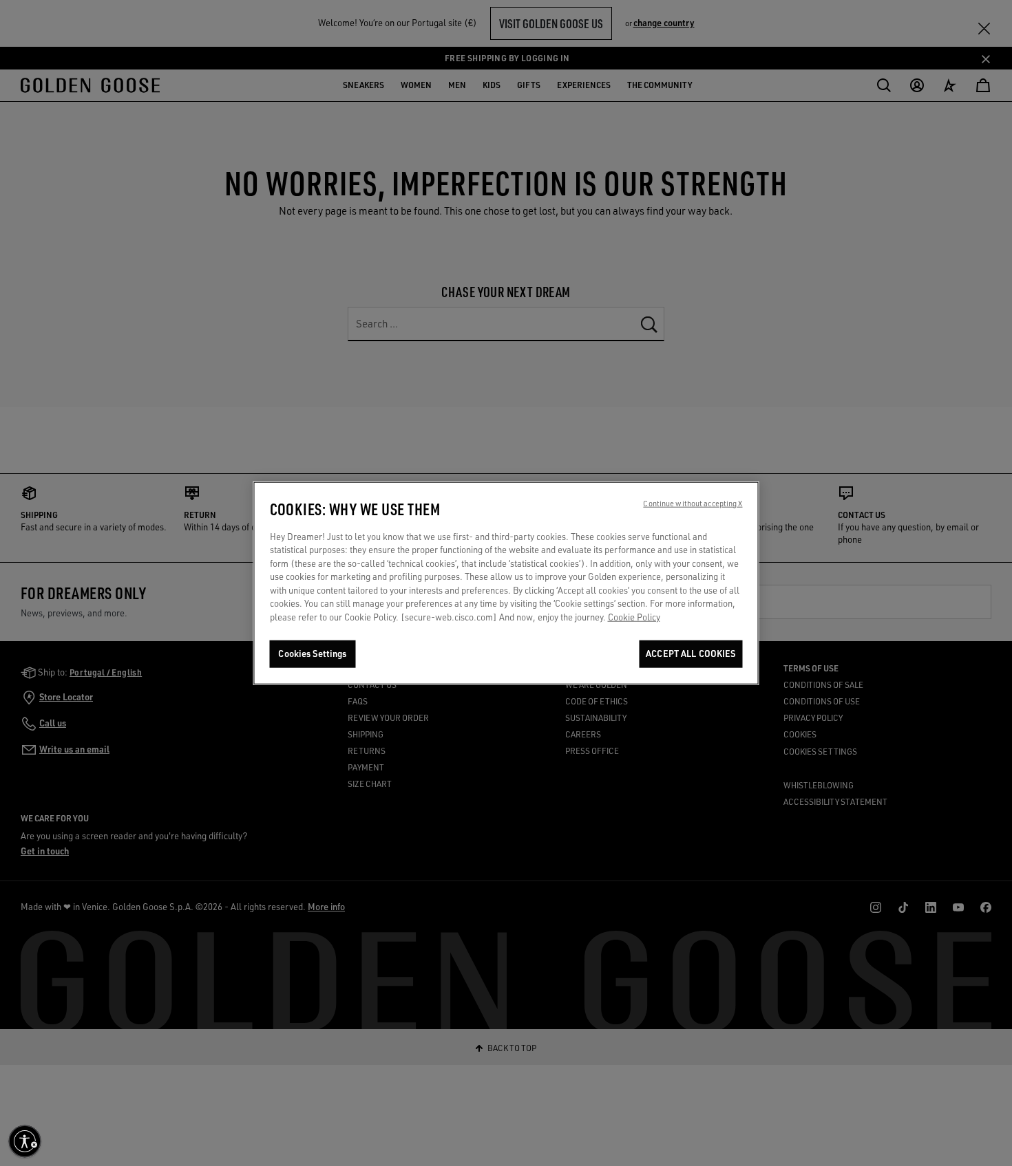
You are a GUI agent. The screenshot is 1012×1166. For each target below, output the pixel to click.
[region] (506, 583)
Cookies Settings (312, 654)
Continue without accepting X (692, 503)
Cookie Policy (634, 617)
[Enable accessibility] (24, 1141)
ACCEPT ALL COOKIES (690, 654)
